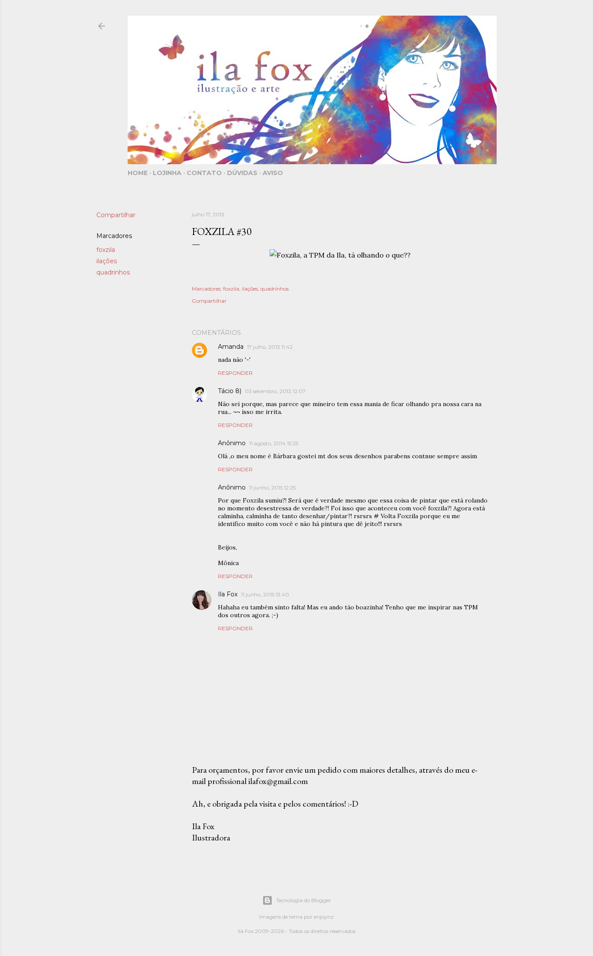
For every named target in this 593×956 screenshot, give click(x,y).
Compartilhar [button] (115, 215)
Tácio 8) (229, 391)
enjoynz (324, 916)
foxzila (105, 250)
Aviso (273, 173)
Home (138, 173)
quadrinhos (113, 272)
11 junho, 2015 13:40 (265, 594)
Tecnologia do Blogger (303, 900)
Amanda (231, 347)
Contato (204, 173)
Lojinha (167, 173)
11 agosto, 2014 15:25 (273, 443)
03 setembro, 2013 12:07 (275, 391)
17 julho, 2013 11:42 (270, 347)
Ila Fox (227, 594)
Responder (235, 373)
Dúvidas (242, 173)
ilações (106, 261)
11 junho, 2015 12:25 (272, 487)
